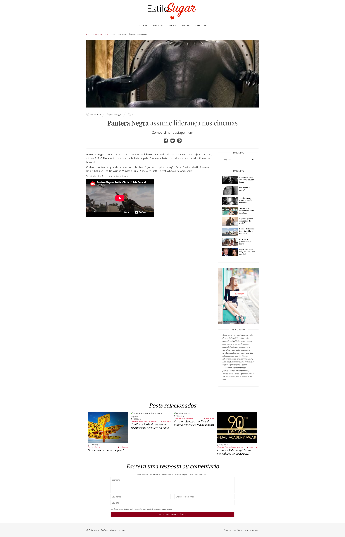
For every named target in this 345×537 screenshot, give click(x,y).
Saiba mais (239, 293)
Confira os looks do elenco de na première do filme (150, 425)
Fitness (157, 25)
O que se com (246, 220)
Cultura (147, 421)
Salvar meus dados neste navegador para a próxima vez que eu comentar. (143, 509)
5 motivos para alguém (245, 200)
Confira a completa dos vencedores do (234, 451)
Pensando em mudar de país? (105, 450)
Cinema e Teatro (101, 34)
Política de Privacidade (232, 530)
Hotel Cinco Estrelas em (246, 210)
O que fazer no (246, 179)
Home (88, 34)
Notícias (143, 25)
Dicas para (245, 241)
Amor (185, 25)
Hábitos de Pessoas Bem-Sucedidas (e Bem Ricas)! (247, 231)
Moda (171, 25)
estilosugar (116, 114)
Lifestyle (200, 25)
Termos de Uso (251, 530)
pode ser (247, 251)
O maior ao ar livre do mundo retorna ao (194, 423)
